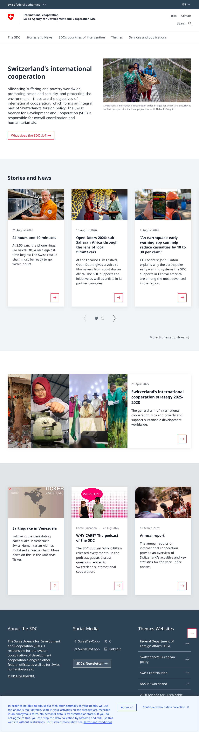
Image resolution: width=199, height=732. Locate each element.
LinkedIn (115, 649)
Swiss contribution (154, 673)
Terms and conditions (98, 722)
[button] (14, 37)
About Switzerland (153, 684)
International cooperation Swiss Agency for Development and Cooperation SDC (60, 16)
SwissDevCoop (89, 641)
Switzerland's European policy (157, 659)
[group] (36, 248)
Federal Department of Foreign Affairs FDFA (157, 643)
